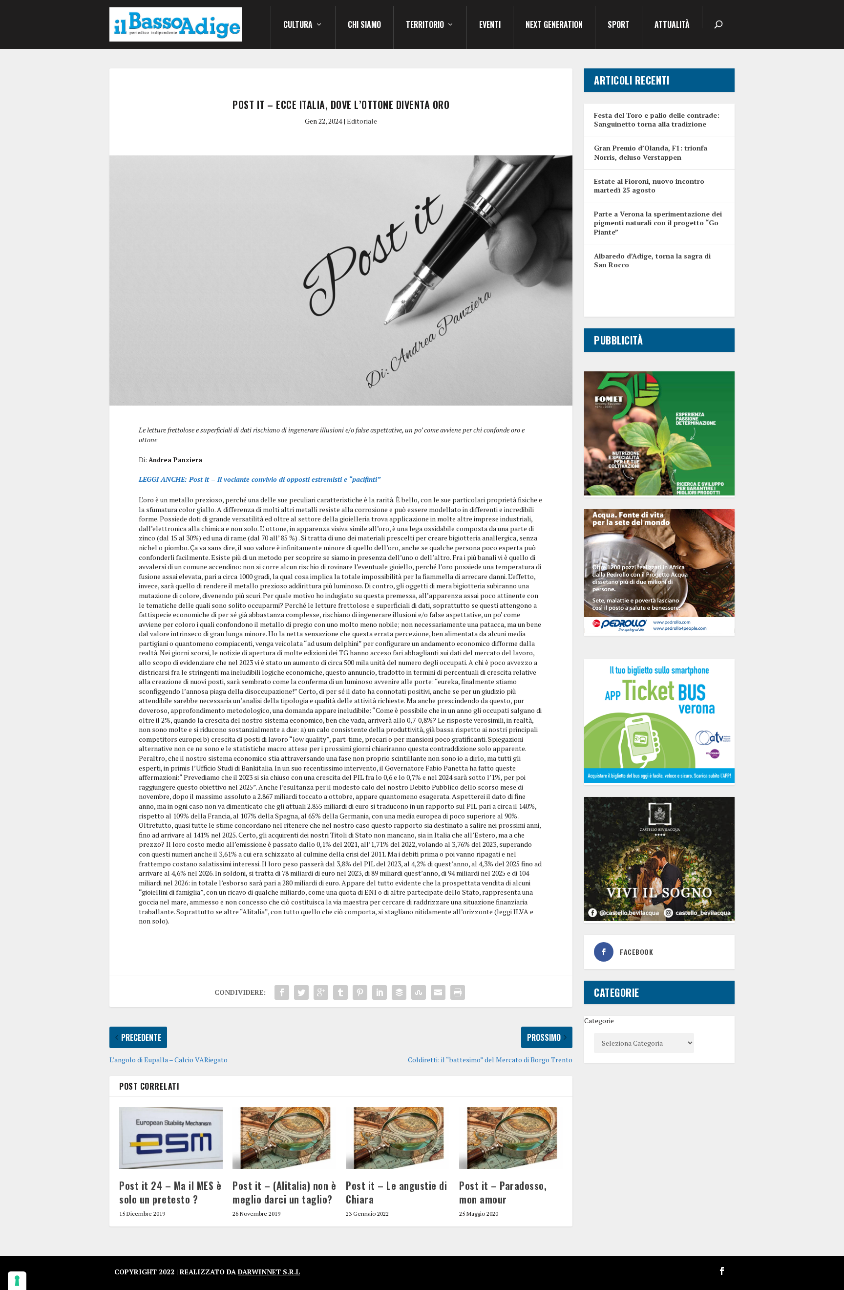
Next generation (554, 25)
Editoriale (362, 121)
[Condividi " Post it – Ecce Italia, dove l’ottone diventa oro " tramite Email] (438, 992)
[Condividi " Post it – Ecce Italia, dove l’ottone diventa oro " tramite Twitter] (301, 992)
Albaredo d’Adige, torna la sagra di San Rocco (652, 260)
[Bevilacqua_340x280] (659, 918)
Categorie (599, 1020)
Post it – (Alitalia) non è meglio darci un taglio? (284, 1192)
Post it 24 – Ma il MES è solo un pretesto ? (170, 1192)
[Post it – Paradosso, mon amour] (511, 1138)
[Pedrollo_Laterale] (659, 630)
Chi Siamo (364, 25)
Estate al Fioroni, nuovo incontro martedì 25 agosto (649, 185)
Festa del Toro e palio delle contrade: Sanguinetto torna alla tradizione (656, 119)
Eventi (490, 25)
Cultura (298, 25)
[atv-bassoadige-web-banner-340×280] (659, 780)
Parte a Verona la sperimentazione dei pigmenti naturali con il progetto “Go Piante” (658, 222)
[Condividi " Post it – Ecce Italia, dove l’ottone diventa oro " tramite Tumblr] (340, 992)
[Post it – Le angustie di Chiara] (397, 1138)
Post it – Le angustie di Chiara (396, 1192)
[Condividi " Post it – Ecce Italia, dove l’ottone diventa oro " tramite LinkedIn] (379, 992)
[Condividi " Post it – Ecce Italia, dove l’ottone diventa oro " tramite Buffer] (399, 992)
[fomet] (659, 492)
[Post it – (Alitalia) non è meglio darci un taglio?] (284, 1138)
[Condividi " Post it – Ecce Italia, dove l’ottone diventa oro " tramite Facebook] (282, 992)
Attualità (672, 25)
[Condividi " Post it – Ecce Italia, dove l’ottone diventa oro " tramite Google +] (321, 992)
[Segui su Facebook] (722, 1271)
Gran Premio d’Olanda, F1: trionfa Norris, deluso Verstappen (650, 152)
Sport (619, 25)
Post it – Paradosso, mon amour (503, 1192)
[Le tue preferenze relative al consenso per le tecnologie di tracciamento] (17, 1280)
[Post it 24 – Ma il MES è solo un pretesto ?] (171, 1138)
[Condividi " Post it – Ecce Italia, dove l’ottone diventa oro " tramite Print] (457, 992)
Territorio (425, 25)
